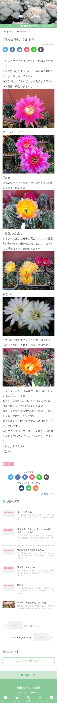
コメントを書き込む (28, 660)
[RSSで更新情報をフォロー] (35, 488)
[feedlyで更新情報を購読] (28, 488)
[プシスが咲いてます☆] (19, 49)
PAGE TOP (29, 675)
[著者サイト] (21, 488)
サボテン (9, 464)
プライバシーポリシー (28, 692)
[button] (51, 428)
